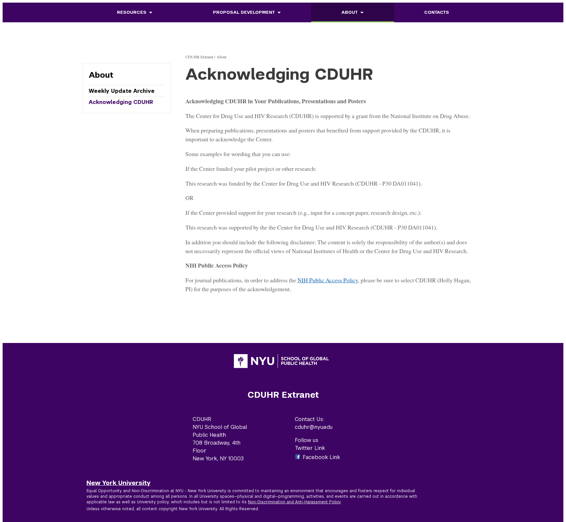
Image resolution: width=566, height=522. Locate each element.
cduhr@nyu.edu (313, 427)
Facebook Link (321, 457)
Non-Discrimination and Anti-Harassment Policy (294, 502)
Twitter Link (310, 448)
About (349, 12)
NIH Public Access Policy (327, 280)
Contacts (436, 12)
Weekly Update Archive (122, 91)
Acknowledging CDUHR (121, 102)
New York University (118, 483)
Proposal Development (244, 12)
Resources (131, 12)
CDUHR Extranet (199, 56)
